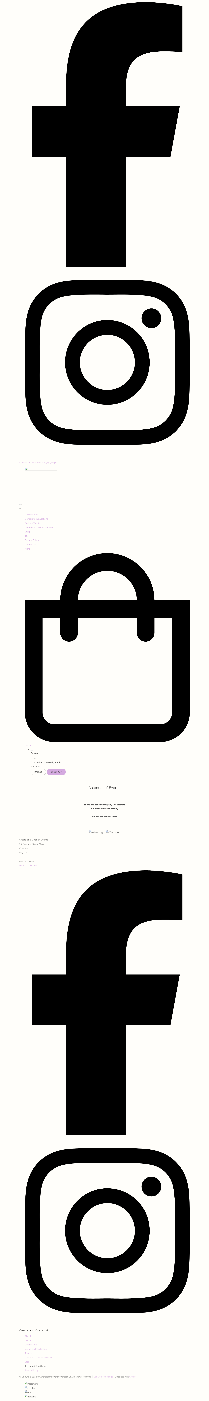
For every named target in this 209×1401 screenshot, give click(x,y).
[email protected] (28, 865)
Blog (27, 531)
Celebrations (31, 514)
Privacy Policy (32, 540)
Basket (38, 772)
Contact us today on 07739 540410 (38, 462)
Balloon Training (33, 523)
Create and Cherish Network (39, 527)
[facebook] (107, 266)
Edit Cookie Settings (103, 1376)
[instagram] (107, 456)
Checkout (56, 772)
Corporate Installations (36, 519)
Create (132, 1376)
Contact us (30, 544)
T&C (27, 536)
